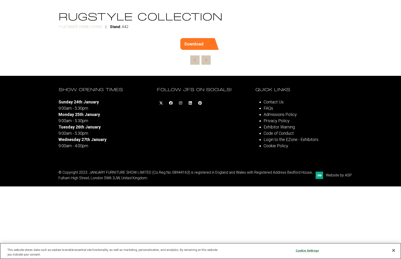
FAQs (268, 108)
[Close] (393, 250)
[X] (161, 103)
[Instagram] (180, 103)
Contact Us (274, 101)
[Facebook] (171, 103)
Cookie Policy (276, 145)
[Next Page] (206, 60)
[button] (200, 44)
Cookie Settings (307, 250)
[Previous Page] (195, 60)
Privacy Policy (277, 120)
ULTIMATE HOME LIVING (82, 27)
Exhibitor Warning (279, 127)
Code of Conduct (279, 133)
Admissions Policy (280, 114)
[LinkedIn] (190, 103)
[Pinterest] (200, 103)
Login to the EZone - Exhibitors (291, 139)
